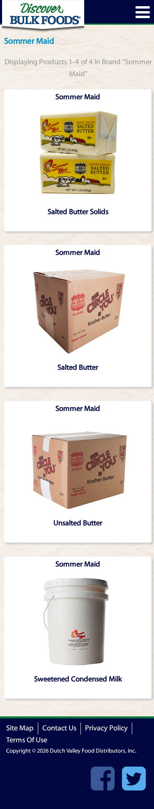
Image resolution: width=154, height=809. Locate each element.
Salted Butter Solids (78, 211)
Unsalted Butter (77, 523)
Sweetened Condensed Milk (78, 679)
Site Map (20, 728)
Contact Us (59, 728)
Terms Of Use (26, 740)
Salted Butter (77, 367)
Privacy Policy (106, 728)
